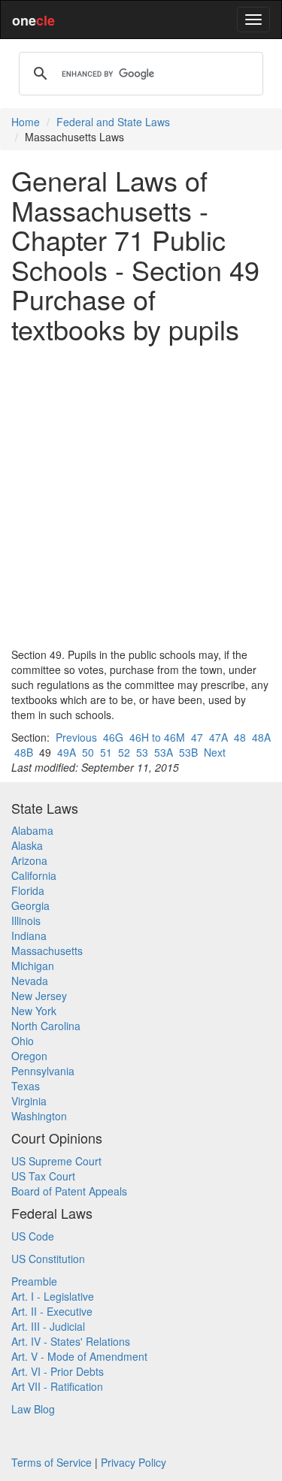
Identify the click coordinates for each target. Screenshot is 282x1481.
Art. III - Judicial (48, 1326)
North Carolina (45, 1025)
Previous (76, 737)
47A (218, 737)
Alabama (32, 830)
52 (124, 752)
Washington (39, 1115)
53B (188, 752)
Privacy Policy (133, 1462)
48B (23, 752)
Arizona (29, 860)
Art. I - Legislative (52, 1296)
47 (197, 737)
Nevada (29, 980)
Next (215, 752)
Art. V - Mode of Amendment (79, 1356)
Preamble (34, 1281)
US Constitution (48, 1258)
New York (33, 1010)
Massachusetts (47, 950)
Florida (27, 890)
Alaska (27, 845)
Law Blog (33, 1408)
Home (25, 121)
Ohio (22, 1040)
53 (142, 752)
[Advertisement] (141, 495)
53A (163, 752)
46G (113, 737)
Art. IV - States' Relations (70, 1341)
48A (261, 737)
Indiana (29, 935)
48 (240, 737)
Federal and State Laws (113, 121)
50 (88, 752)
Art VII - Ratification (57, 1386)
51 (106, 752)
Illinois (26, 920)
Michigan (32, 965)
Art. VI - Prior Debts (57, 1371)
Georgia (30, 905)
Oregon (29, 1055)
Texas (25, 1085)
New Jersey (39, 995)
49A (66, 752)
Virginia (29, 1100)
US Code (32, 1236)
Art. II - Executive (51, 1311)
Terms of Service (51, 1462)
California (33, 875)
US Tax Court (43, 1175)
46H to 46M (157, 737)
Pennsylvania (42, 1070)
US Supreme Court (56, 1160)
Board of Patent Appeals (69, 1190)
